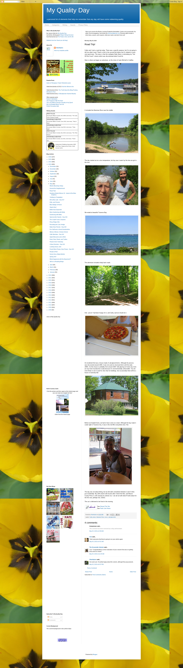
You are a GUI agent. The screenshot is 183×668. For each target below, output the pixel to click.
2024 (50, 162)
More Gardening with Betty (57, 212)
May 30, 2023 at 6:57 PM (96, 564)
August (52, 176)
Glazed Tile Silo (105, 506)
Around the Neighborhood (57, 188)
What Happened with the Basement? (60, 259)
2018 (50, 285)
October (52, 171)
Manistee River (100, 517)
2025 (50, 159)
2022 (50, 275)
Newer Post (88, 572)
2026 (50, 157)
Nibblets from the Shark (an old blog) (57, 40)
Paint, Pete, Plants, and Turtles (58, 239)
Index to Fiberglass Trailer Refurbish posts (58, 83)
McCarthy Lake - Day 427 (57, 200)
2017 (50, 287)
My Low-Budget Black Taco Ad (55, 104)
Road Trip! (53, 191)
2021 (50, 277)
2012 (50, 300)
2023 (50, 164)
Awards (72, 25)
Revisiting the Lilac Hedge (57, 224)
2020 (50, 280)
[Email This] (111, 515)
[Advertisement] (52, 352)
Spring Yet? (53, 256)
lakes (94, 517)
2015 (50, 292)
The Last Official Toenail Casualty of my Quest (59, 102)
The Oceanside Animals (96, 547)
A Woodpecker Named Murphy (67, 93)
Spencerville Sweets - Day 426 (58, 217)
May (51, 183)
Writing (64, 25)
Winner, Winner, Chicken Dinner (59, 232)
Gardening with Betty (56, 214)
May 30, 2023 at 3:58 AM (96, 531)
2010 (50, 305)
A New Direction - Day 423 (57, 244)
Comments (52, 620)
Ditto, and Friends (55, 202)
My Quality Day (67, 10)
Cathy (90, 517)
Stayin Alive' (53, 207)
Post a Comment (92, 568)
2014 (50, 295)
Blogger (95, 654)
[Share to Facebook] (117, 515)
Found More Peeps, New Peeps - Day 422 (62, 249)
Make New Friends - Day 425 (58, 227)
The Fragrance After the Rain (54, 101)
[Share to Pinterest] (119, 515)
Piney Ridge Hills (55, 222)
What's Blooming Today (56, 186)
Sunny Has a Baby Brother (57, 254)
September (53, 174)
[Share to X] (115, 515)
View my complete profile (61, 50)
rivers (106, 517)
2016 (50, 290)
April (51, 264)
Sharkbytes (92, 559)
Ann (90, 537)
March (52, 267)
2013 (50, 297)
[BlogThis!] (113, 515)
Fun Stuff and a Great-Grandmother (60, 229)
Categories (55, 25)
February (52, 269)
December (53, 166)
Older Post (133, 572)
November (53, 169)
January (52, 272)
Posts (50, 617)
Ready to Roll (54, 251)
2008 (50, 310)
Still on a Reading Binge (57, 261)
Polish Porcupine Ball (52, 106)
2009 (50, 307)
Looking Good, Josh (55, 247)
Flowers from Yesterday (56, 242)
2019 (50, 282)
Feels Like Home (105, 508)
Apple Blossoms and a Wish (58, 237)
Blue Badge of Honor (56, 204)
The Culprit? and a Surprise (58, 219)
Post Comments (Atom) (99, 574)
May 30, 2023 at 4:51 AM (96, 541)
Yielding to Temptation (56, 197)
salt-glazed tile (112, 517)
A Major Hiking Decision (66, 35)
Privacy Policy (83, 25)
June (51, 181)
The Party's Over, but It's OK (65, 37)
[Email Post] (107, 514)
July (51, 179)
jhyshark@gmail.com (114, 33)
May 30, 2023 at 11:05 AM (96, 554)
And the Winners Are (68, 86)
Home (47, 25)
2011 (50, 302)
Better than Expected (56, 209)
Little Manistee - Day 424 (57, 234)
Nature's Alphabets (51, 99)
